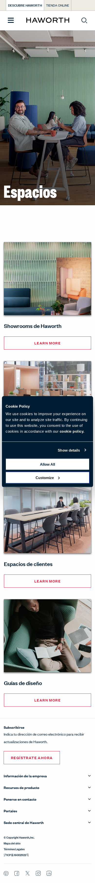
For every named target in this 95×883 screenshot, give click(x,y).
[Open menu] (11, 20)
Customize (45, 477)
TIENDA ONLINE (57, 5)
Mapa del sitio (12, 842)
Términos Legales (14, 848)
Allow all (47, 464)
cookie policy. (72, 431)
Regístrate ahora (32, 757)
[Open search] (84, 20)
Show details (69, 450)
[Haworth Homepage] (48, 20)
